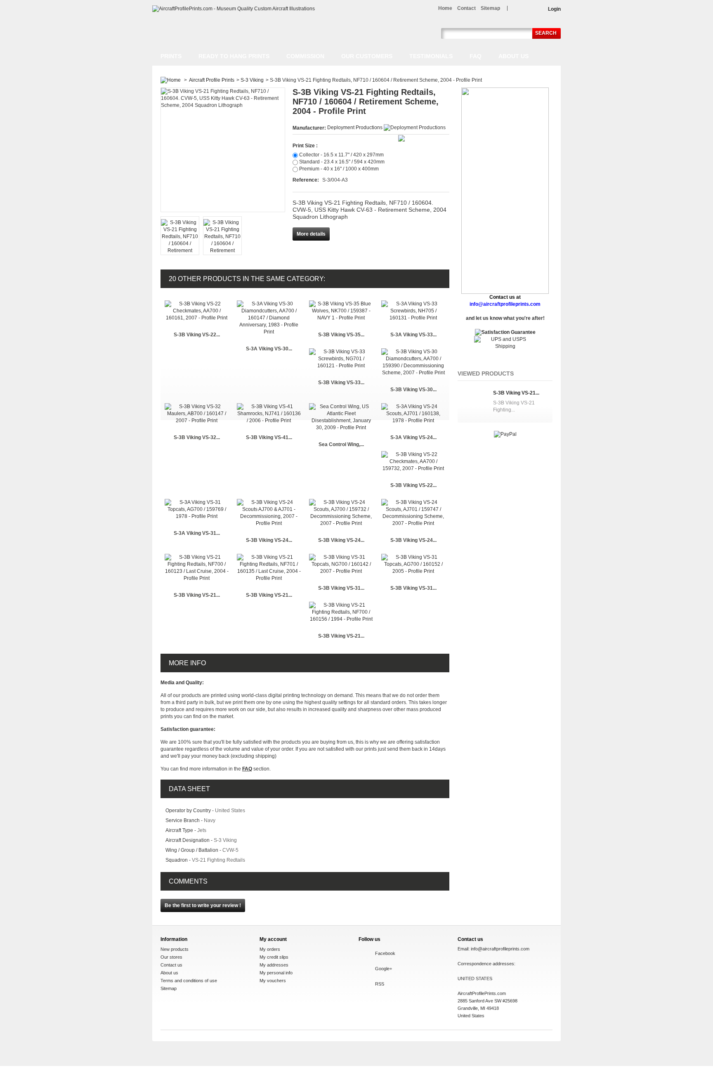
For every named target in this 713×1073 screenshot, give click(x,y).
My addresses (274, 964)
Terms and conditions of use (189, 980)
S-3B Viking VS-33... (341, 382)
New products (175, 949)
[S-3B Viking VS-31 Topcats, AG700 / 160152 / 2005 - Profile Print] (413, 557)
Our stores (171, 957)
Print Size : (305, 146)
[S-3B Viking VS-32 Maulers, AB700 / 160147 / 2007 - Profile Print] (197, 406)
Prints (171, 56)
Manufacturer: (310, 128)
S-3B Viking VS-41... (269, 437)
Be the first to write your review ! (203, 905)
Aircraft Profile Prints (211, 80)
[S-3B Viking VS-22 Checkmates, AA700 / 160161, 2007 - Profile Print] (197, 304)
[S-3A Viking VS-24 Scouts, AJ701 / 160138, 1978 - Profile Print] (413, 406)
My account (273, 939)
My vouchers (273, 980)
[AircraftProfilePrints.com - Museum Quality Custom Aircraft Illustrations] (233, 8)
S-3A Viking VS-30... (269, 349)
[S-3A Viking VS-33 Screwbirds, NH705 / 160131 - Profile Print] (413, 304)
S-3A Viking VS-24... (413, 437)
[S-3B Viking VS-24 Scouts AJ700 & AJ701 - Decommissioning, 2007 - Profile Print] (269, 502)
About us (513, 56)
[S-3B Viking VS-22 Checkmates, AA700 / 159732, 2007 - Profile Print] (413, 454)
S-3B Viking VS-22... (197, 335)
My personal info (276, 972)
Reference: (306, 180)
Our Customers (366, 56)
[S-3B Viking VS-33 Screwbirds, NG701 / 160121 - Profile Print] (341, 352)
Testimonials (431, 56)
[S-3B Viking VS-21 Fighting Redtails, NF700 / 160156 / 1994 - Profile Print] (341, 605)
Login (554, 9)
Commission (305, 56)
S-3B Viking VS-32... (197, 437)
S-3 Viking (252, 80)
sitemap (490, 8)
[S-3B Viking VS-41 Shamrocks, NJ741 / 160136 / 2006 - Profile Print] (269, 406)
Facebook (385, 953)
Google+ (383, 968)
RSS (379, 983)
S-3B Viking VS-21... (197, 595)
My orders (270, 949)
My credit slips (274, 957)
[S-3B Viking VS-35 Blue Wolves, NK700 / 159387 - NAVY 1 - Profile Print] (341, 304)
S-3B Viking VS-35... (341, 335)
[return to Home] (171, 80)
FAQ (476, 56)
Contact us (171, 964)
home (445, 8)
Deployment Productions (354, 127)
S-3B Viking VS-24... (269, 540)
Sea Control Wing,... (341, 444)
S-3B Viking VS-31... (341, 588)
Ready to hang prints (233, 56)
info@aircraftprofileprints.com (500, 948)
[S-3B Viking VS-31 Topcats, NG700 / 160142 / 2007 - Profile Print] (341, 557)
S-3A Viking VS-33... (413, 335)
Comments (188, 881)
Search (546, 33)
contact (466, 8)
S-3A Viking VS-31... (197, 533)
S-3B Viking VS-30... (413, 389)
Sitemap (169, 988)
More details (311, 234)
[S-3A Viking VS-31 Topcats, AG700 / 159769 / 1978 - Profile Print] (197, 502)
